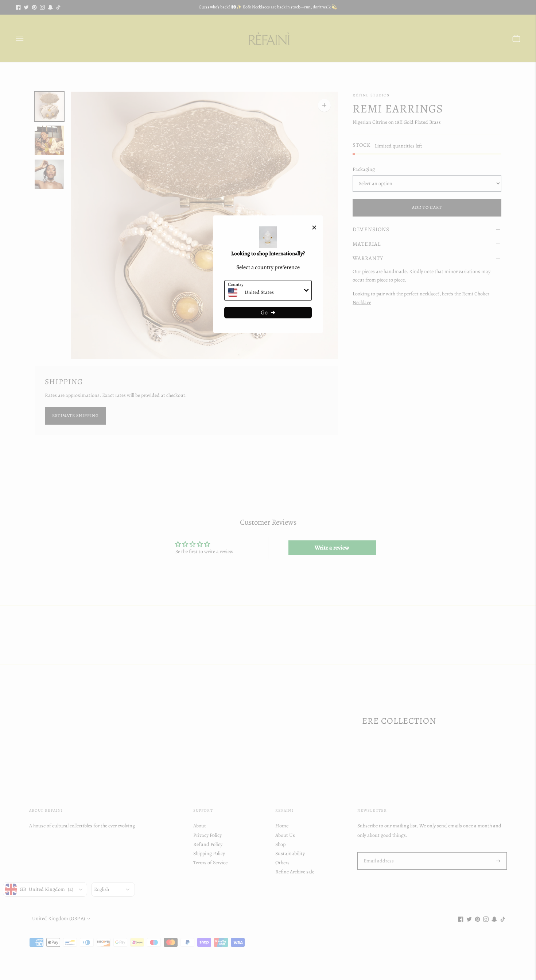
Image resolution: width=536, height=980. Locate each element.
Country (236, 284)
